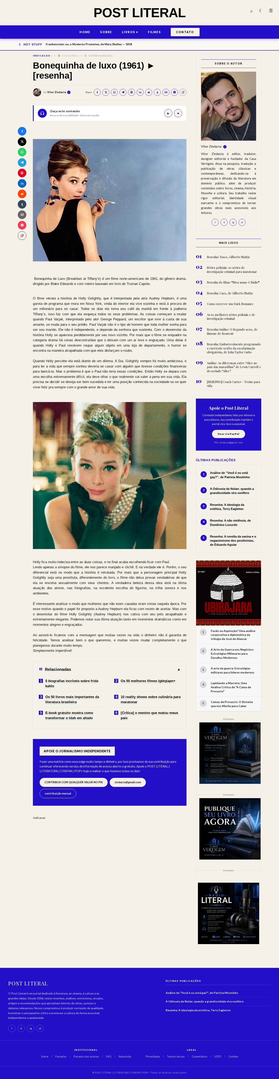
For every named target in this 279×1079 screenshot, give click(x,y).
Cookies (233, 1056)
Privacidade (153, 1056)
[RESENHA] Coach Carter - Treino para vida (233, 384)
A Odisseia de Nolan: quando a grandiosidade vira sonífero (205, 1001)
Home (84, 32)
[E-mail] (22, 214)
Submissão (124, 1056)
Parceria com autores (86, 1056)
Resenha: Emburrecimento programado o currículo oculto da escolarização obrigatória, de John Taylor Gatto (234, 348)
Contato (185, 32)
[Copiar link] (22, 235)
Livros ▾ (130, 32)
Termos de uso (176, 1056)
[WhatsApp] (22, 152)
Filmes (154, 32)
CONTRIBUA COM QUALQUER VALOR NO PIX (74, 782)
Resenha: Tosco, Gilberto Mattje (228, 257)
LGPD (217, 1056)
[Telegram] (22, 162)
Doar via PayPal (228, 433)
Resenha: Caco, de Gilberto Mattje (230, 293)
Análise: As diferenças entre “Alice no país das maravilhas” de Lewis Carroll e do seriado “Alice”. (234, 367)
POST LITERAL (140, 12)
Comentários (199, 1056)
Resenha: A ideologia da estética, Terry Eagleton (198, 1010)
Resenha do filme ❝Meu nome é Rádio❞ (233, 282)
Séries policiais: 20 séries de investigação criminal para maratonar (232, 270)
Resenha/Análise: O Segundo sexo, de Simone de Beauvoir (232, 332)
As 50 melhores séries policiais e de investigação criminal (231, 317)
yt (242, 222)
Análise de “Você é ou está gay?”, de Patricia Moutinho (202, 992)
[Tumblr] (22, 204)
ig (233, 222)
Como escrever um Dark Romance (230, 304)
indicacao (41, 55)
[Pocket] (22, 225)
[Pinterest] (22, 173)
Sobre (106, 32)
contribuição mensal (58, 793)
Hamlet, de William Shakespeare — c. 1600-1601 (78, 44)
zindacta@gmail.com (128, 782)
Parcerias (60, 1056)
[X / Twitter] (22, 141)
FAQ (108, 1056)
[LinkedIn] (22, 183)
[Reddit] (22, 194)
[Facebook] (22, 131)
